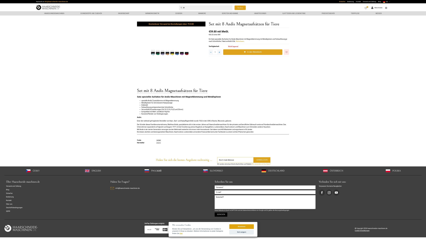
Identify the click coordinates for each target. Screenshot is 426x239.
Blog (379, 1)
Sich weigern (241, 232)
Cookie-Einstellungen (362, 230)
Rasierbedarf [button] (123, 13)
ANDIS (158, 143)
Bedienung (350, 1)
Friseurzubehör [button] (328, 13)
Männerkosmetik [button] (152, 13)
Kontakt (358, 1)
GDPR (8, 211)
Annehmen (241, 226)
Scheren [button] (178, 13)
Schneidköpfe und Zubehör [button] (91, 13)
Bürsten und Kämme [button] (230, 13)
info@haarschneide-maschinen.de (56, 1)
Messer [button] (379, 13)
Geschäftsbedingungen (14, 207)
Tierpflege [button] (355, 13)
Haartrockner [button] (260, 13)
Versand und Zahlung (369, 1)
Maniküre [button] (202, 13)
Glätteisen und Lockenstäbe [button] (294, 13)
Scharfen (342, 1)
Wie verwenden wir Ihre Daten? (261, 164)
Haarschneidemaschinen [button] (54, 13)
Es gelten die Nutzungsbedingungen (278, 210)
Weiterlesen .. (240, 41)
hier (181, 233)
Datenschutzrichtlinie (249, 210)
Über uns (9, 204)
